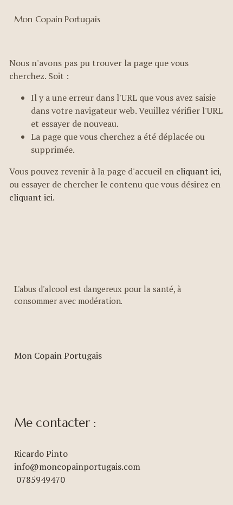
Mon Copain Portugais (57, 19)
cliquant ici (197, 171)
